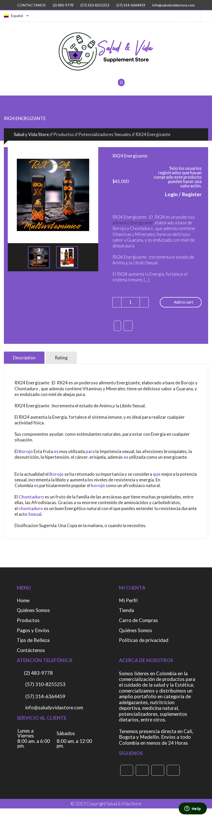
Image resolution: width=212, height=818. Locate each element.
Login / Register (183, 194)
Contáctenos (31, 650)
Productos (28, 620)
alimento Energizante (132, 222)
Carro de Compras (138, 620)
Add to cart (183, 302)
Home (23, 600)
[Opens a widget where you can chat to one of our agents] (192, 809)
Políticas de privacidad (143, 640)
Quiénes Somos (33, 610)
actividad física (29, 422)
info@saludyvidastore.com (173, 5)
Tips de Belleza (33, 640)
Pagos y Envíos (33, 630)
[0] (114, 86)
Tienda (126, 610)
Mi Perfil (128, 600)
